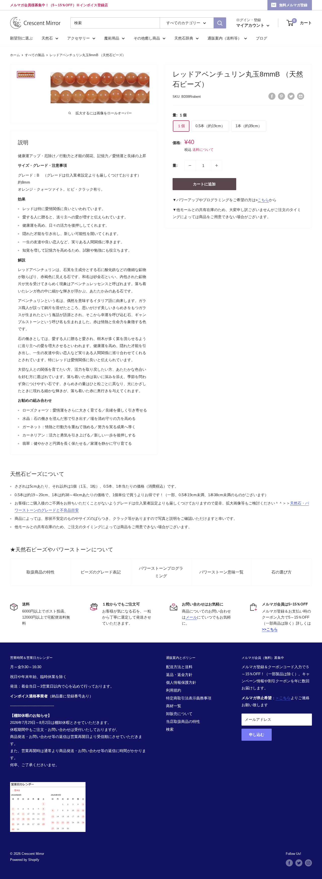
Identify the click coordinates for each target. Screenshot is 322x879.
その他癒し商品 (147, 38)
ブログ (261, 38)
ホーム (15, 55)
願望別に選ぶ (21, 38)
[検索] (220, 22)
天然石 (47, 38)
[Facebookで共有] (271, 96)
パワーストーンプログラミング (161, 572)
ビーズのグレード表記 (100, 572)
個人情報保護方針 (181, 682)
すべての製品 (35, 55)
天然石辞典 (183, 38)
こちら (263, 200)
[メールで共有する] (300, 96)
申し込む (256, 734)
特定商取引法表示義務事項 (188, 698)
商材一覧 (173, 706)
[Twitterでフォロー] (298, 862)
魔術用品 (111, 38)
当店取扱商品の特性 (183, 721)
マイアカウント (250, 25)
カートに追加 (204, 184)
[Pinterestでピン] (281, 96)
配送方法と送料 (179, 667)
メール (191, 617)
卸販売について (179, 714)
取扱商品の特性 (40, 572)
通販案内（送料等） (225, 38)
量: (175, 165)
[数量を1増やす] (216, 165)
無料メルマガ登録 (293, 5)
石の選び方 (281, 572)
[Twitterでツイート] (291, 96)
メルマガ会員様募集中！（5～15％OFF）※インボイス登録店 (59, 5)
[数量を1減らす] (190, 165)
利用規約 (173, 690)
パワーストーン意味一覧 (221, 572)
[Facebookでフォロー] (289, 862)
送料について (203, 150)
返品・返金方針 (179, 674)
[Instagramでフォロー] (308, 862)
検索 (170, 729)
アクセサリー (78, 38)
